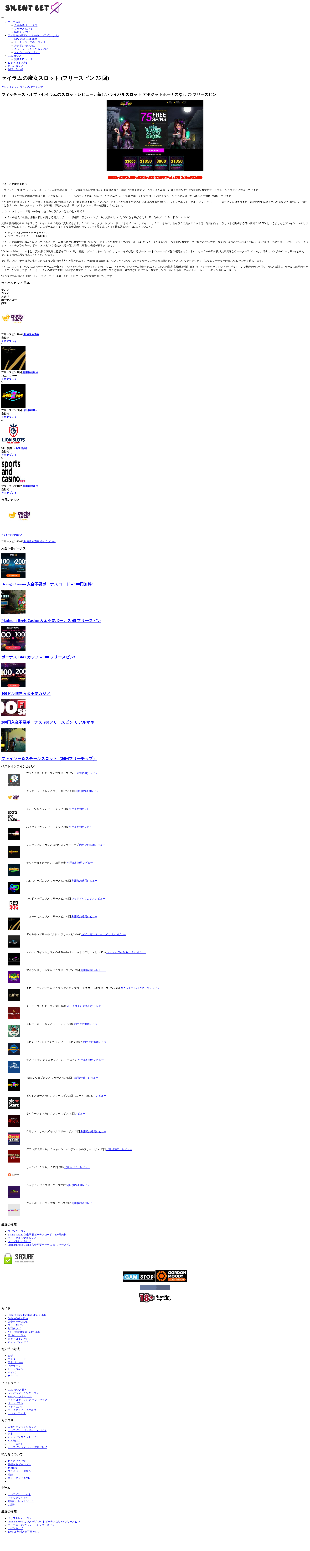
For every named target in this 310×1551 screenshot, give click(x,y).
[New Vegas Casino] (14, 928)
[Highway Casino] (14, 839)
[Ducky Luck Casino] (20, 528)
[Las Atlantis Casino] (14, 1072)
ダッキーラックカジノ (11, 535)
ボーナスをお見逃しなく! (81, 1006)
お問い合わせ (15, 69)
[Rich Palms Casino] (14, 1179)
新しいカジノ (15, 66)
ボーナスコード (17, 21)
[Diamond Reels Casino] (14, 946)
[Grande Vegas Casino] (14, 1161)
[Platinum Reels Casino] (14, 785)
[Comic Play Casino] (14, 857)
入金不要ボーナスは (25, 25)
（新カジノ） (72, 1167)
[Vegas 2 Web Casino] (14, 1090)
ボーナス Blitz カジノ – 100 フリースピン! (38, 657)
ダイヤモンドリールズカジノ (98, 934)
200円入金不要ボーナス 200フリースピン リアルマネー (49, 722)
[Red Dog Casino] (14, 910)
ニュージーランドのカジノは (31, 49)
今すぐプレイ (9, 341)
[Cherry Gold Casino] (14, 1018)
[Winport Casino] (14, 1215)
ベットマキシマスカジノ (22, 1238)
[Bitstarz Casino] (14, 1108)
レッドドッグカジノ (83, 898)
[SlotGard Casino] (14, 1036)
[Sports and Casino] (14, 821)
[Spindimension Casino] (14, 1054)
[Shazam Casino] (14, 1197)
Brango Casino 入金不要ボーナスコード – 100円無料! (47, 584)
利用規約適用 (31, 334)
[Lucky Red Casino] (14, 1125)
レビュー (95, 773)
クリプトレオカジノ (19, 1241)
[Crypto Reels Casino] (14, 1143)
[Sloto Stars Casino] (14, 893)
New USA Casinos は (25, 38)
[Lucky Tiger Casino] (14, 875)
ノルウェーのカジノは (27, 52)
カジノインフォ (10, 86)
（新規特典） (30, 410)
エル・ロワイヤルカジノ (120, 952)
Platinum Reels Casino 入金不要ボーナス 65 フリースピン (51, 620)
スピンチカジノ (17, 1231)
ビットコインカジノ (19, 62)
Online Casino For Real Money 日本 (27, 1315)
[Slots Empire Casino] (14, 1000)
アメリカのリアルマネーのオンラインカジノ (33, 35)
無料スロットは (23, 59)
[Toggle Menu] (2, 17)
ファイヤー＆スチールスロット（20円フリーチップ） (49, 758)
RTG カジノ (14, 55)
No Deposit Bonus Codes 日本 (24, 1332)
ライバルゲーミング (31, 86)
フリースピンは (23, 28)
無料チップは (22, 32)
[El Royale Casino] (14, 964)
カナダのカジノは (24, 45)
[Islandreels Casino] (14, 982)
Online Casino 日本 (18, 1318)
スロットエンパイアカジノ (136, 988)
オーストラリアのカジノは (29, 42)
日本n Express (15, 1362)
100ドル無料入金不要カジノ (26, 693)
